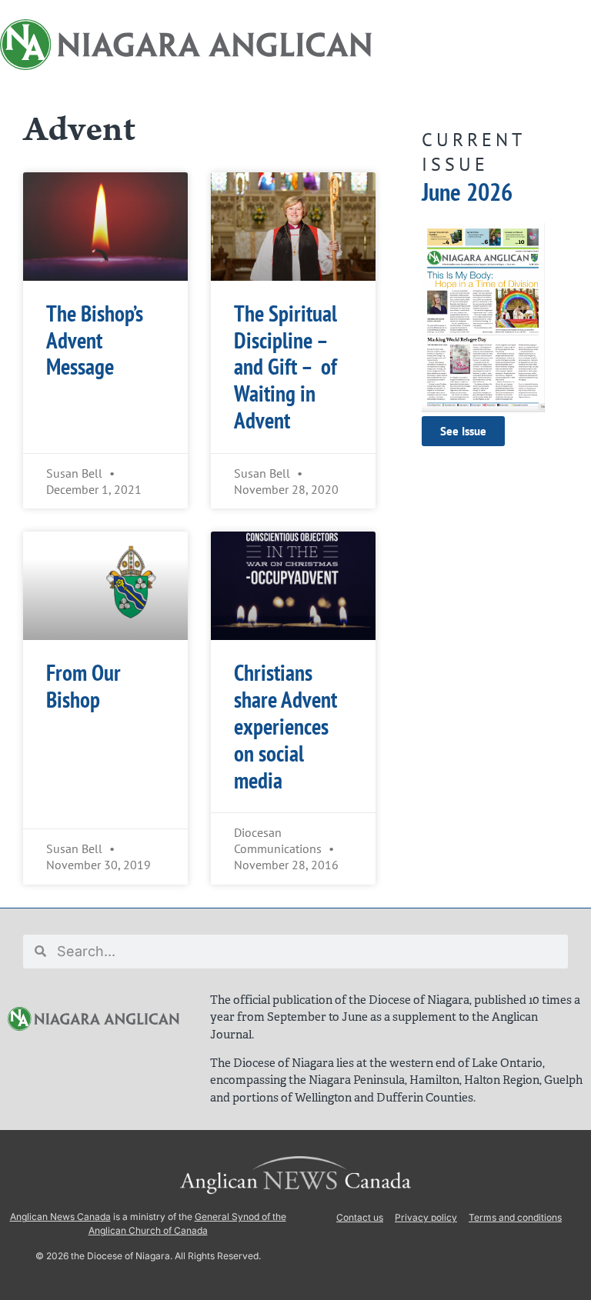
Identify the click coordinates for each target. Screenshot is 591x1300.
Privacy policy (426, 1217)
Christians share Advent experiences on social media (285, 726)
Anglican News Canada (60, 1216)
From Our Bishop (83, 686)
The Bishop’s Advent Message (94, 340)
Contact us (359, 1217)
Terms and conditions (515, 1217)
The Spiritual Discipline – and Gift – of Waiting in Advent (285, 367)
